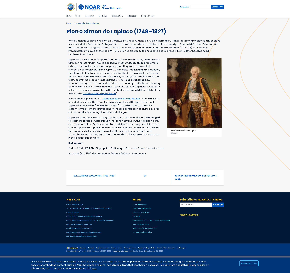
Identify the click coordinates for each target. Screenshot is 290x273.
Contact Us (184, 7)
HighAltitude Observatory (112, 7)
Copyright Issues (130, 248)
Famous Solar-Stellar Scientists (87, 23)
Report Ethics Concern (166, 248)
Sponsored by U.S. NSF (146, 248)
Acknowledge (249, 263)
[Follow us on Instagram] (187, 219)
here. (94, 268)
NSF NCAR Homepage (74, 204)
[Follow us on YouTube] (191, 219)
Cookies (91, 248)
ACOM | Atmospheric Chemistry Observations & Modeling (89, 208)
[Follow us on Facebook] (181, 219)
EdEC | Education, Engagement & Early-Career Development (90, 220)
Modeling (103, 16)
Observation (117, 16)
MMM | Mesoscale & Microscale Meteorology (83, 232)
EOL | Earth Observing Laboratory (79, 224)
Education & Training (141, 212)
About (78, 16)
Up (145, 175)
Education (132, 16)
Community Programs (142, 208)
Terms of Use (116, 248)
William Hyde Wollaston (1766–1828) (94, 175)
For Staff (136, 216)
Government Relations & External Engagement (151, 220)
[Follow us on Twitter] (184, 219)
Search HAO (217, 7)
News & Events (147, 16)
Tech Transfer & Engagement (145, 228)
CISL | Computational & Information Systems (84, 216)
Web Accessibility (102, 248)
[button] (82, 16)
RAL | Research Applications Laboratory (81, 236)
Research (89, 16)
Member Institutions (141, 224)
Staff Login (181, 248)
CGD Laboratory (72, 212)
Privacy (83, 248)
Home (69, 16)
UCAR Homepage (139, 204)
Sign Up (218, 204)
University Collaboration (142, 232)
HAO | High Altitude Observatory (78, 228)
